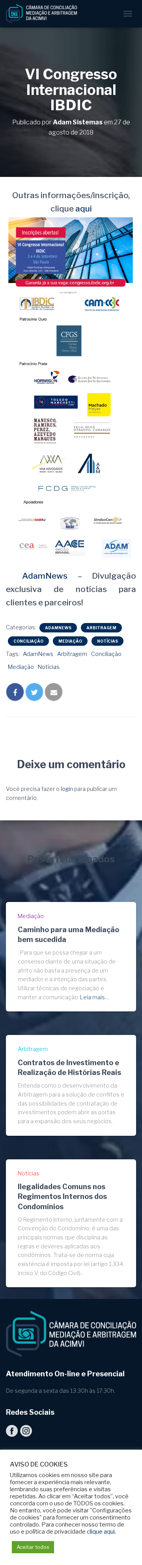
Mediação (70, 641)
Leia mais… (94, 997)
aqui (83, 208)
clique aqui (101, 1531)
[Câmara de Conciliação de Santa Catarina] (44, 14)
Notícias (107, 641)
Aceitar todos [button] (33, 1547)
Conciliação (28, 641)
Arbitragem (101, 627)
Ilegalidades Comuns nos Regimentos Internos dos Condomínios (62, 1196)
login (67, 788)
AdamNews (39, 576)
